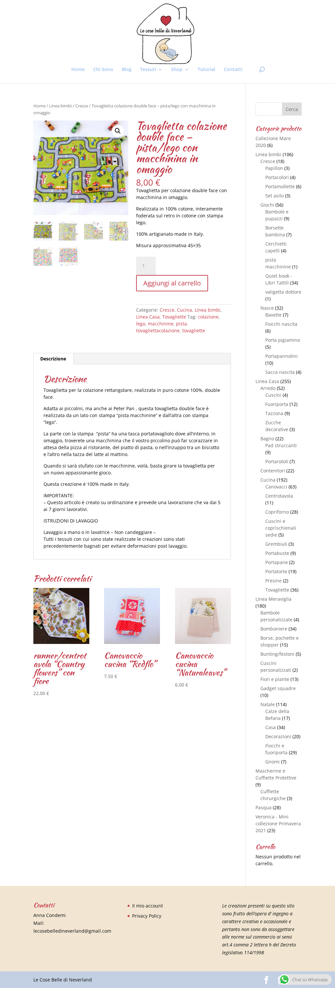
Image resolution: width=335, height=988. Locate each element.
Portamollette (280, 186)
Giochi (267, 205)
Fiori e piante (274, 679)
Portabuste (277, 553)
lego (140, 323)
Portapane (276, 562)
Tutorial (206, 69)
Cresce (81, 106)
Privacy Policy (146, 916)
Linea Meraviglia (273, 599)
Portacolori (277, 177)
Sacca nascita (280, 372)
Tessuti (148, 69)
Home (78, 69)
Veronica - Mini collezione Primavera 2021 (278, 823)
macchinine (160, 323)
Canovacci (276, 487)
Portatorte (276, 571)
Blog (127, 69)
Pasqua (264, 807)
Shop (177, 69)
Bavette (273, 315)
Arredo (267, 388)
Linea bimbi (60, 106)
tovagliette (193, 330)
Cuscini (273, 395)
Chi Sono (103, 69)
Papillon (274, 168)
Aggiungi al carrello (172, 283)
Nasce (267, 308)
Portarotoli (276, 461)
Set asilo (274, 195)
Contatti (233, 69)
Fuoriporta (276, 404)
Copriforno (277, 512)
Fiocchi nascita (281, 324)
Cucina (184, 310)
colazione (208, 317)
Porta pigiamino (282, 340)
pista (181, 323)
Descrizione (53, 359)
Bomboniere (273, 629)
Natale (267, 704)
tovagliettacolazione (158, 330)
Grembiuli (276, 544)
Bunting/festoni (277, 654)
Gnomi (272, 762)
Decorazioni (278, 736)
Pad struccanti (281, 445)
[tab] (53, 358)
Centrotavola (279, 496)
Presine (273, 580)
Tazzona (274, 413)
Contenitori (272, 470)
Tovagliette (174, 317)
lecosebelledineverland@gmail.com (72, 931)
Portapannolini (281, 356)
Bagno (267, 438)
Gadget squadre (278, 688)
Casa (270, 727)
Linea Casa (148, 317)
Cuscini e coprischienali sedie (280, 528)
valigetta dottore (283, 292)
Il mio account (147, 906)
